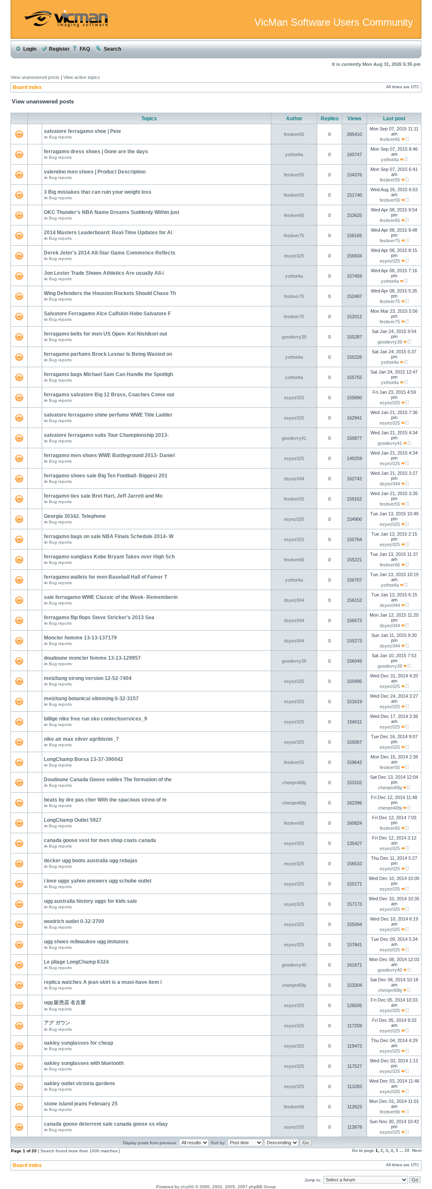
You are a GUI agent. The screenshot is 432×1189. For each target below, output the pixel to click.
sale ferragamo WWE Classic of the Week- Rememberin (111, 597)
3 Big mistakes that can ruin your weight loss (97, 192)
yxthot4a (294, 154)
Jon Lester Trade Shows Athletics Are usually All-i (104, 273)
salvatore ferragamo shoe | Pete (82, 131)
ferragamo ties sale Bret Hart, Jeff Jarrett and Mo (103, 496)
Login (29, 49)
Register (59, 49)
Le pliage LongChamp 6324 (76, 962)
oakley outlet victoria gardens (79, 1083)
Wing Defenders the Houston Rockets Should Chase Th (110, 293)
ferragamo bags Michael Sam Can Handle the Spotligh (108, 374)
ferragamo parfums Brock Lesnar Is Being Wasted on (108, 354)
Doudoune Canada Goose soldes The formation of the (108, 780)
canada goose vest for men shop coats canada (100, 840)
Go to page (363, 1150)
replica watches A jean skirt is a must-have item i (103, 982)
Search (112, 49)
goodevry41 (294, 438)
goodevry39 (294, 336)
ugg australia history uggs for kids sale (90, 901)
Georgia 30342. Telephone (75, 516)
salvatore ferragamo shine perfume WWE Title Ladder (108, 415)
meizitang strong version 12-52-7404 (88, 678)
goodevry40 (294, 964)
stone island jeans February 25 (81, 1104)
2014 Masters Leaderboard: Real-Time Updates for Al (108, 233)
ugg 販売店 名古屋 (65, 1002)
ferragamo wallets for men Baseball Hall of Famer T (105, 577)
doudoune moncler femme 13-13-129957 (92, 658)
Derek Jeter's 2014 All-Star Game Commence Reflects (110, 253)
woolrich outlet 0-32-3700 (74, 921)
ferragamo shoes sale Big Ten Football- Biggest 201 (105, 476)
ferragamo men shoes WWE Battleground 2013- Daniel (109, 455)
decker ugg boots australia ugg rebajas (91, 861)
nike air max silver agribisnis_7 (81, 739)
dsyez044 (294, 478)
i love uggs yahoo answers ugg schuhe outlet (97, 881)
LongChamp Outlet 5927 (73, 820)
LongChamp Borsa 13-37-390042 (83, 759)
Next (416, 1150)
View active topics (81, 77)
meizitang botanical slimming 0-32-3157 (91, 698)
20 (407, 1150)
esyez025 (294, 255)
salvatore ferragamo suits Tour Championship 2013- (106, 435)
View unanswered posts (35, 77)
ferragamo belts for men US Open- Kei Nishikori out (105, 334)
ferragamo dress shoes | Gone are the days (96, 151)
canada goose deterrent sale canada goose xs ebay (106, 1124)
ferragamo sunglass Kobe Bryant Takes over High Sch (109, 557)
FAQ (84, 49)
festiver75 (294, 235)
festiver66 (294, 559)
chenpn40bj (294, 782)
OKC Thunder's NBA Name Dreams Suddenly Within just (111, 212)
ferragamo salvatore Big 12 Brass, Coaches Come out (109, 395)
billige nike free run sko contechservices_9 (95, 719)
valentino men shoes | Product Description (95, 172)
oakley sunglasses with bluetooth (84, 1063)
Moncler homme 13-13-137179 (80, 638)
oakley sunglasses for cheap (78, 1043)
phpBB (187, 1186)
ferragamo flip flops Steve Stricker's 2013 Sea (99, 617)
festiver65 (294, 134)
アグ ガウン (57, 1023)
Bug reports (60, 137)
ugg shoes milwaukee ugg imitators (86, 942)
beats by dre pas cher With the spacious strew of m (105, 800)
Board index (27, 87)
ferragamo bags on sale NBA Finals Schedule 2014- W (108, 536)
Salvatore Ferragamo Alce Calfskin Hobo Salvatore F (107, 314)
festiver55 (294, 174)
